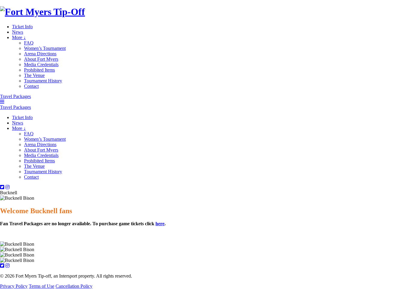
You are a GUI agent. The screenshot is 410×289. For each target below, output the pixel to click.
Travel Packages (15, 96)
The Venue (34, 75)
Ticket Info (22, 26)
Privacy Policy (14, 286)
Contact (31, 86)
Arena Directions (40, 53)
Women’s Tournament (45, 48)
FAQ (29, 42)
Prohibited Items (39, 69)
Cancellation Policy (74, 286)
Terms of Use (41, 286)
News (17, 32)
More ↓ (19, 37)
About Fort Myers (41, 59)
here (159, 223)
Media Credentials (41, 64)
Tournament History (43, 80)
